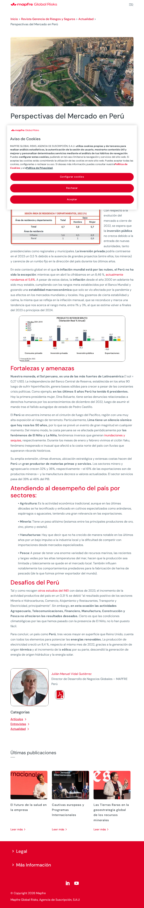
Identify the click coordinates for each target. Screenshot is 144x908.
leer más (16, 829)
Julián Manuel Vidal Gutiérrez (71, 674)
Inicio (14, 19)
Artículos (16, 719)
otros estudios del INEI (53, 591)
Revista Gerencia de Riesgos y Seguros (48, 19)
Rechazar (72, 188)
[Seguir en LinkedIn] (67, 883)
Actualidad (86, 19)
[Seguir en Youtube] (76, 883)
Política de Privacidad (39, 168)
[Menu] (131, 5)
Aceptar (72, 199)
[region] (72, 167)
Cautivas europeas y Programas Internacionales (68, 810)
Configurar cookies (72, 176)
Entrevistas (18, 724)
